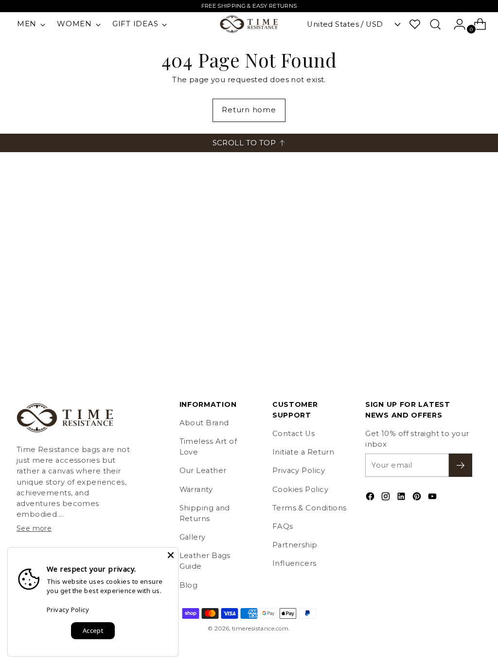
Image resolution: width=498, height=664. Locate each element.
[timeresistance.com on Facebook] (371, 497)
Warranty (196, 489)
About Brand (204, 423)
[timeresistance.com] (249, 24)
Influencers (294, 563)
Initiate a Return (303, 452)
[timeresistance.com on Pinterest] (418, 497)
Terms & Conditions (309, 508)
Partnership (295, 545)
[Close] (171, 555)
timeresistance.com (260, 628)
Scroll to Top (244, 143)
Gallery (192, 537)
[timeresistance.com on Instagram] (386, 497)
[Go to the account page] (455, 24)
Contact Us (293, 433)
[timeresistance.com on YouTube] (433, 497)
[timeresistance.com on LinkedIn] (402, 497)
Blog (188, 585)
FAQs (282, 526)
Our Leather (203, 470)
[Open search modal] (435, 24)
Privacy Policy (298, 470)
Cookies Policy (300, 489)
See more (34, 528)
